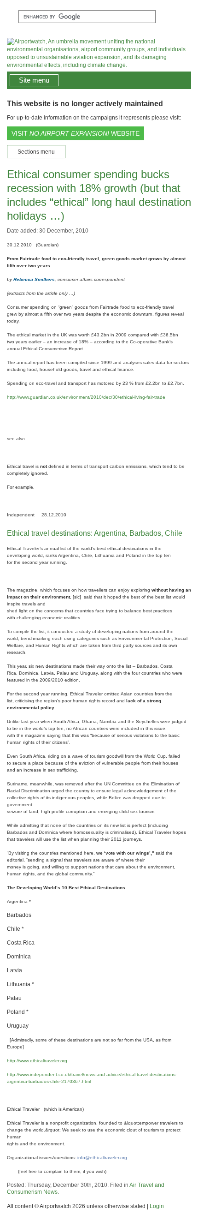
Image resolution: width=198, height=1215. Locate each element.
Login (157, 1206)
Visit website (76, 133)
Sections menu (36, 152)
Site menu (34, 80)
